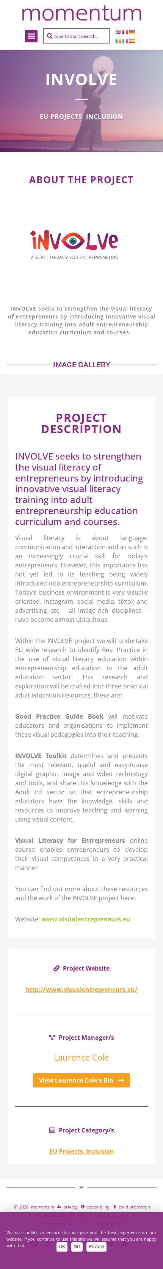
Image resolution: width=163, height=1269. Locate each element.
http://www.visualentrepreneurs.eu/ (81, 989)
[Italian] (125, 40)
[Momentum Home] (81, 13)
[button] (31, 36)
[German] (132, 31)
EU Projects (61, 116)
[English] (118, 31)
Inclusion (104, 116)
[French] (125, 31)
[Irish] (118, 40)
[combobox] (76, 35)
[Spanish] (132, 40)
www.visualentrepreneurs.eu (85, 919)
